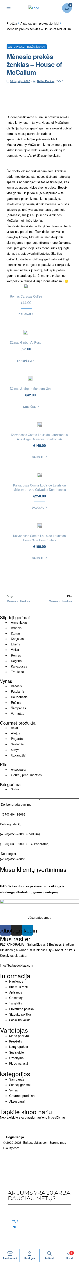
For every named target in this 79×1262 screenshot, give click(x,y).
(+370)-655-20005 (13, 834)
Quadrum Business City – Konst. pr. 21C (47, 950)
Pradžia (12, 23)
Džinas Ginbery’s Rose (25, 342)
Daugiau (24, 314)
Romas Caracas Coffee (26, 296)
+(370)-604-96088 (12, 814)
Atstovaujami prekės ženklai (39, 23)
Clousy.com (11, 1148)
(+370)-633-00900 (12, 844)
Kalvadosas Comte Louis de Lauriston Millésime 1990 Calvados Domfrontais (39, 487)
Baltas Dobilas (45, 81)
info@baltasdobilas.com (16, 965)
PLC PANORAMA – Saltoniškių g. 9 (24, 944)
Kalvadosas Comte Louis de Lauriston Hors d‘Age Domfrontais (39, 538)
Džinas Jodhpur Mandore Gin (30, 389)
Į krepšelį (24, 361)
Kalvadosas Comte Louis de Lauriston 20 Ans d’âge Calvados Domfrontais (39, 437)
